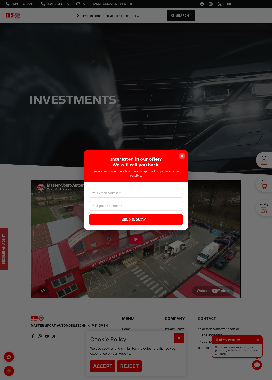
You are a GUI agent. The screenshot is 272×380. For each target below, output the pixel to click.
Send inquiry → (136, 219)
